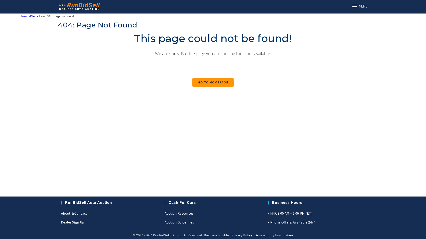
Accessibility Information (274, 235)
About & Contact (74, 213)
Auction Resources (179, 213)
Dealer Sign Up (72, 222)
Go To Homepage (213, 82)
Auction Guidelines (179, 222)
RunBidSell (28, 16)
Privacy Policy (241, 235)
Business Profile (216, 235)
